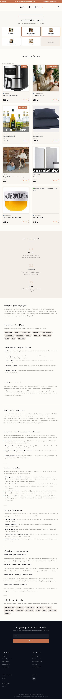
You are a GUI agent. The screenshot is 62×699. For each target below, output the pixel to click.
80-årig (7, 338)
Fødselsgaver (35, 664)
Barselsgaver (36, 332)
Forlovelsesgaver (9, 335)
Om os (3, 678)
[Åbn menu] (58, 6)
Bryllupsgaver (8, 332)
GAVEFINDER (31, 7)
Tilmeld (31, 641)
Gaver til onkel (21, 338)
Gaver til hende (47, 335)
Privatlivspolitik (6, 683)
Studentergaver (26, 332)
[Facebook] (34, 678)
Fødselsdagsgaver (46, 332)
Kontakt (4, 681)
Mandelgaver (5, 670)
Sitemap (4, 686)
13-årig (13, 338)
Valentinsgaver (36, 656)
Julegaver (17, 332)
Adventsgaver (19, 335)
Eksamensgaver (36, 667)
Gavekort (28, 335)
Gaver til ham (37, 335)
